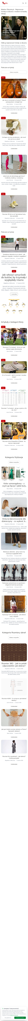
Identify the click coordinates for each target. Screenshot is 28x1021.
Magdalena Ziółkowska (10, 141)
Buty (3, 77)
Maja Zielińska (6, 34)
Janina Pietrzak (10, 180)
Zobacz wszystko (14, 72)
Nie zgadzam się (8, 1017)
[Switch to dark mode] (23, 3)
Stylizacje (6, 28)
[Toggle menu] (25, 3)
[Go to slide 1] (22, 37)
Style (3, 118)
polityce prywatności (14, 1015)
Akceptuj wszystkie (20, 1017)
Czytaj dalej (14, 294)
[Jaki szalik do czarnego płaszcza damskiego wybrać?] (14, 28)
